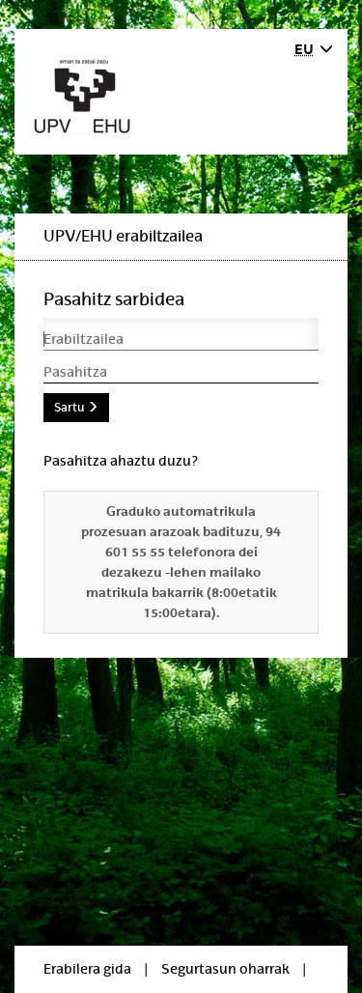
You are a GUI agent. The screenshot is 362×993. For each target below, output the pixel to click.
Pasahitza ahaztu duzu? (120, 460)
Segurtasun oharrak (225, 969)
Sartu (70, 407)
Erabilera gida (87, 969)
